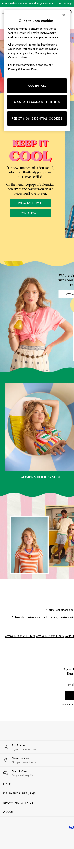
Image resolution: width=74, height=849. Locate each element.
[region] (37, 70)
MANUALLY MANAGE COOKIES (37, 102)
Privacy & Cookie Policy (23, 69)
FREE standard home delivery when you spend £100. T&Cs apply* (37, 4)
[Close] (63, 15)
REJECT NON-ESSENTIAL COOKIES (37, 118)
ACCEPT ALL (37, 86)
